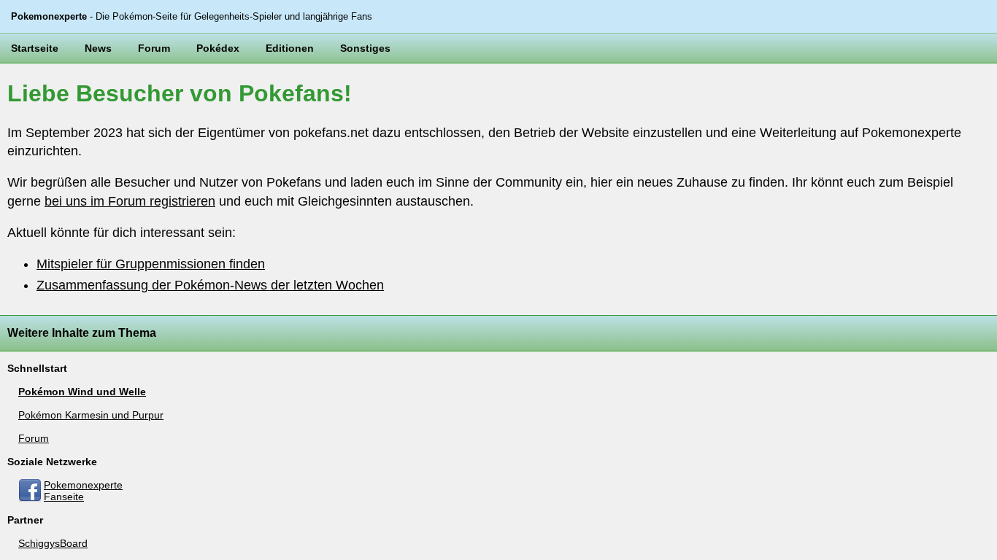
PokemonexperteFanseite (83, 490)
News (98, 48)
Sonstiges (365, 48)
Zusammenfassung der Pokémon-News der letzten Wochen (210, 285)
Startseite (34, 48)
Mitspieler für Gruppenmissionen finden (150, 264)
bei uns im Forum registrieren (130, 201)
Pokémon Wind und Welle (82, 391)
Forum (154, 48)
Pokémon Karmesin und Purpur (90, 415)
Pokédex (217, 48)
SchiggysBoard (53, 543)
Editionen (290, 48)
